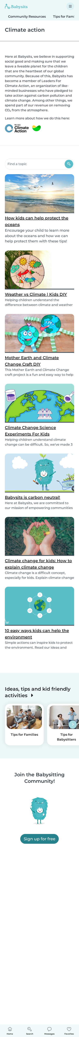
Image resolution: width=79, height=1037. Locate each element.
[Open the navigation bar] (70, 6)
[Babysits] (16, 6)
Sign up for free (39, 838)
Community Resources (27, 16)
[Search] (69, 164)
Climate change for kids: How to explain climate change (38, 564)
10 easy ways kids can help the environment (37, 633)
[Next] (73, 724)
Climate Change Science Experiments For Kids (30, 430)
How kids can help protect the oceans (36, 221)
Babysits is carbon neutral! (32, 497)
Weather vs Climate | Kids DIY (36, 294)
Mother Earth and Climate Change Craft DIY (32, 361)
